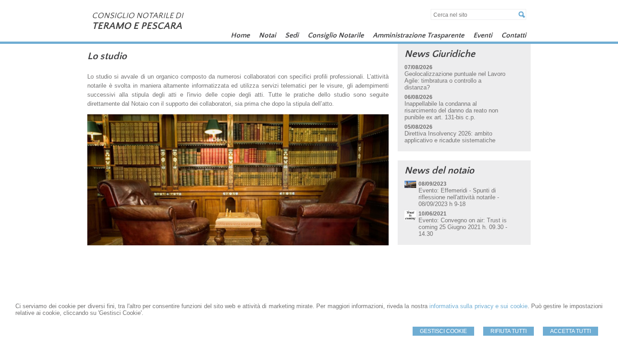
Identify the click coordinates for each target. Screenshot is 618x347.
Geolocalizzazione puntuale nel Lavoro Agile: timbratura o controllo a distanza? (454, 80)
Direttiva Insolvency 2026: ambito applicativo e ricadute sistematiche (449, 137)
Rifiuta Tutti (508, 331)
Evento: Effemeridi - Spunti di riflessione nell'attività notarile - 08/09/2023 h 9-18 (458, 197)
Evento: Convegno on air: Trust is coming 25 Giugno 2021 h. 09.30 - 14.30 (462, 227)
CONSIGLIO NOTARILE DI (137, 15)
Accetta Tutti (570, 331)
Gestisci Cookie (443, 331)
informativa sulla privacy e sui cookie (478, 306)
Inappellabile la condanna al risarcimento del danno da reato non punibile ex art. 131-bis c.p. (451, 110)
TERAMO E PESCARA (137, 26)
